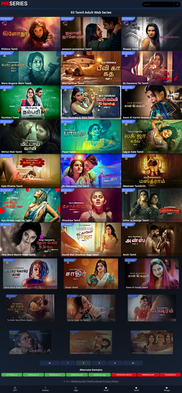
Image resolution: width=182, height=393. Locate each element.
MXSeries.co (33, 374)
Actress (45, 390)
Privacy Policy (111, 381)
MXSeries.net (148, 374)
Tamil (136, 390)
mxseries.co (170, 374)
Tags (76, 390)
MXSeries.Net (78, 381)
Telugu (167, 390)
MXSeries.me (77, 374)
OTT (15, 390)
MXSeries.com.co (124, 374)
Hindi (106, 390)
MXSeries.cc (55, 374)
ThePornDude (94, 381)
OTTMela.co (12, 374)
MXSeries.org (100, 374)
